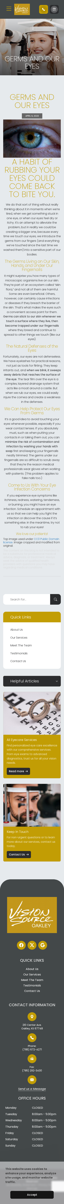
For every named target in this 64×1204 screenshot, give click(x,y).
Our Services (18, 638)
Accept (32, 1195)
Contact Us (18, 661)
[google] (42, 945)
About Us (16, 630)
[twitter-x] (32, 945)
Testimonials (19, 653)
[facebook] (21, 945)
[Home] (25, 9)
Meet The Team (21, 645)
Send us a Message (32, 1089)
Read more (16, 771)
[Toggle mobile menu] (8, 8)
